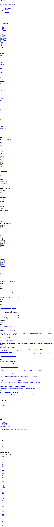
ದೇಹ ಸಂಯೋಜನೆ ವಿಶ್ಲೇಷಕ (5, 423)
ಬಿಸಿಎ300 (6, 20)
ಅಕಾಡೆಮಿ (3, 26)
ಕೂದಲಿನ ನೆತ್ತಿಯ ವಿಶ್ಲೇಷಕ (4, 422)
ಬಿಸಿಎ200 (6, 22)
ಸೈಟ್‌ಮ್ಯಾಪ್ (19, 429)
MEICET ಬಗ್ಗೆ (4, 7)
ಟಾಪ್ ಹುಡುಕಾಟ (25, 429)
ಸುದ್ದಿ (2, 29)
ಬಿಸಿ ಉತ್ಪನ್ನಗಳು (15, 429)
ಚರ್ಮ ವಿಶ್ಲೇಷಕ (5, 11)
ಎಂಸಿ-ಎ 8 (6, 25)
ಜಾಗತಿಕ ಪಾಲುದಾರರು (5, 9)
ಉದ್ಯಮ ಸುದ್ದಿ (4, 31)
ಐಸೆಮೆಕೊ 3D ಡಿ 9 (7, 12)
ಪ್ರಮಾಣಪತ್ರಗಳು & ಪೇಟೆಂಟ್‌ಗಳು (7, 8)
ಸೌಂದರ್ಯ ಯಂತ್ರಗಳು (5, 23)
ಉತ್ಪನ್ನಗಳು (3, 10)
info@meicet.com (8, 403)
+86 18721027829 (9, 402)
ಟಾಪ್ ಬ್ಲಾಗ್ (22, 429)
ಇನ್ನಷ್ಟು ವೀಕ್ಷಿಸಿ (1, 186)
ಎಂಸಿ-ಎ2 (6, 24)
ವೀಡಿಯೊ (3, 28)
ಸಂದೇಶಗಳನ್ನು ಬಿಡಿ (2, 405)
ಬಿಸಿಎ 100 (6, 21)
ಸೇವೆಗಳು (3, 27)
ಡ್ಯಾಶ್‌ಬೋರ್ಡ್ (3, 417)
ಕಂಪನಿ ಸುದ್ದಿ (4, 30)
